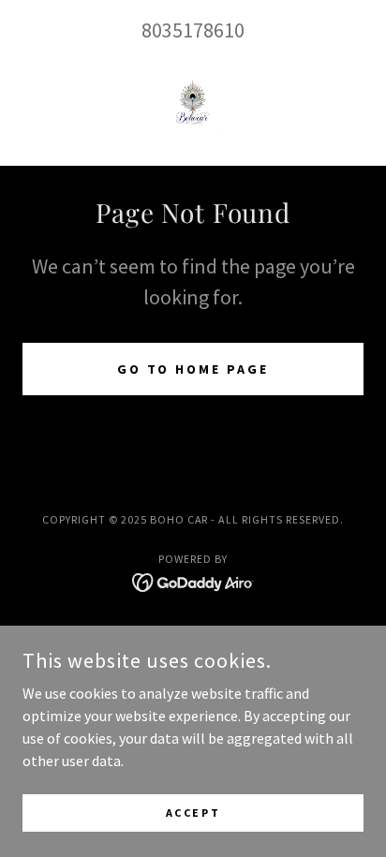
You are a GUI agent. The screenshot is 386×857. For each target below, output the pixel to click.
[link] (193, 105)
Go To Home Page (193, 369)
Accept (193, 812)
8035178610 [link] (193, 30)
